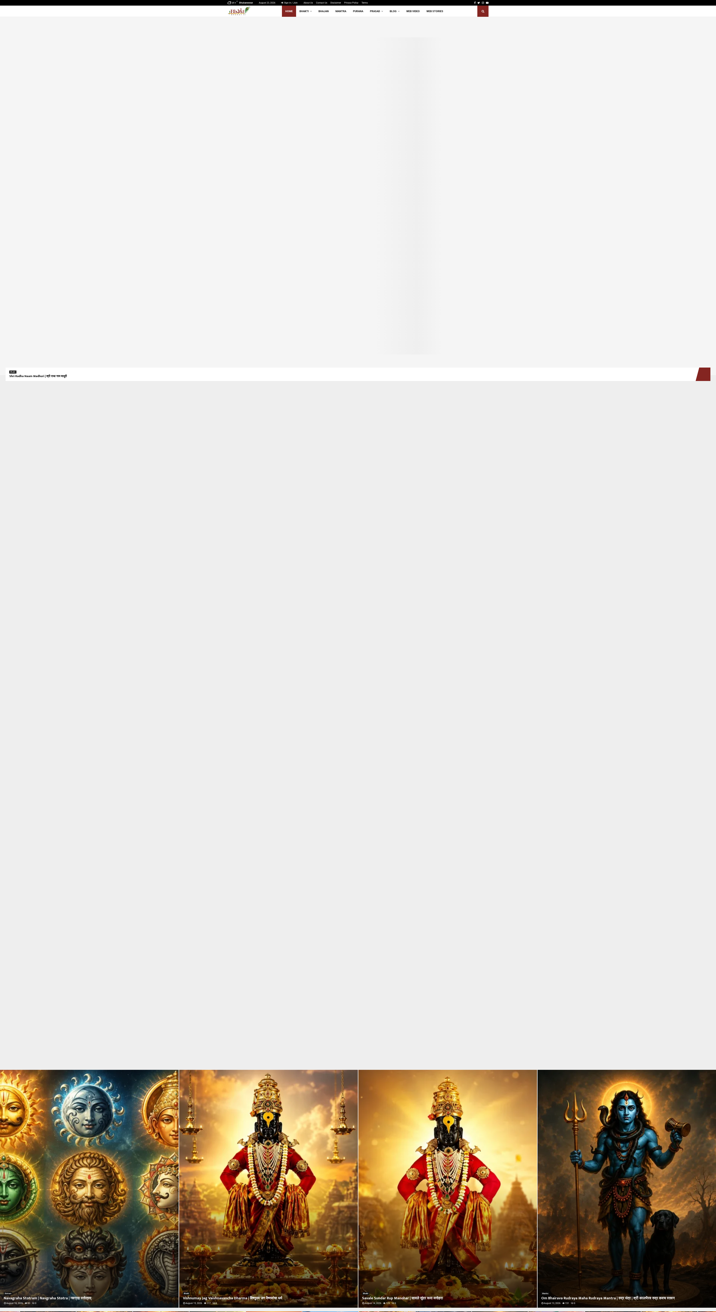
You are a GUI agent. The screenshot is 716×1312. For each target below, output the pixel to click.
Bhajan (323, 11)
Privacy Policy (351, 2)
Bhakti (304, 11)
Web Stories (434, 11)
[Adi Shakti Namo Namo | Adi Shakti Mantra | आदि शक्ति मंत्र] (358, 196)
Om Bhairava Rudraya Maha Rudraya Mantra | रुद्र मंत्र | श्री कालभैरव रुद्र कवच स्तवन (249, 1298)
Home (289, 11)
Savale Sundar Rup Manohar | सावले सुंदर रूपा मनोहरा (44, 1298)
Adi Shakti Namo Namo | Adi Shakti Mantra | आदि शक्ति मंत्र (48, 376)
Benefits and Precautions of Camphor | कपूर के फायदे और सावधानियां (414, 1298)
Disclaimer (335, 2)
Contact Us (321, 2)
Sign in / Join (291, 2)
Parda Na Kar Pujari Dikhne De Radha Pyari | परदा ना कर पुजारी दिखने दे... (597, 1298)
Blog (393, 11)
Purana (358, 11)
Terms (365, 2)
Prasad (375, 11)
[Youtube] (487, 3)
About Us (308, 2)
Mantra (340, 11)
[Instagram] (483, 3)
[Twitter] (479, 3)
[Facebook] (475, 3)
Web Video (413, 11)
